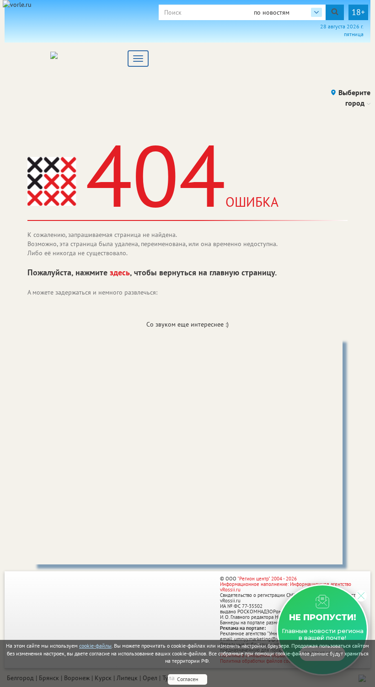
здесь (120, 272)
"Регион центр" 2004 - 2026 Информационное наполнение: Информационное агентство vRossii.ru (285, 584)
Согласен (187, 679)
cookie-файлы (95, 645)
